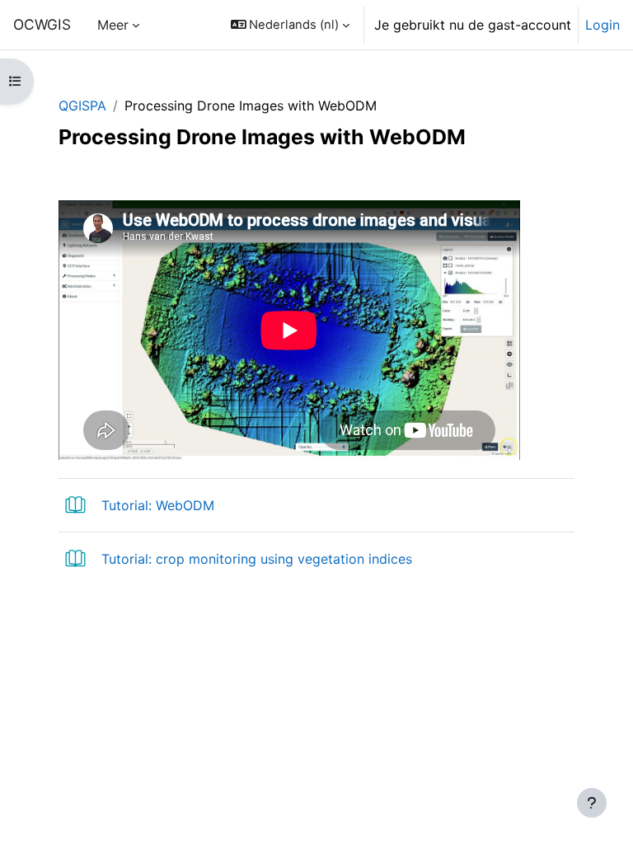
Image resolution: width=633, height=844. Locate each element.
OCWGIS (42, 24)
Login (602, 24)
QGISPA (82, 105)
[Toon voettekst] (592, 803)
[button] (290, 24)
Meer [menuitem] (113, 24)
